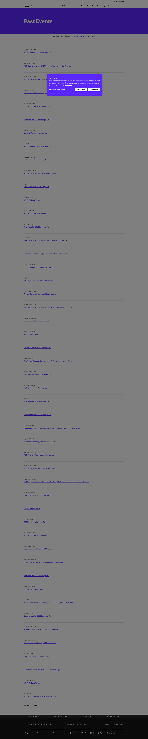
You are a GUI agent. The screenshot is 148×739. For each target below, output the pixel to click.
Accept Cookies (94, 89)
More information (68, 85)
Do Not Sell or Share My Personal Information (57, 90)
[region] (74, 85)
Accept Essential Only (81, 89)
